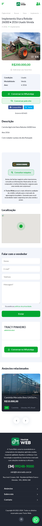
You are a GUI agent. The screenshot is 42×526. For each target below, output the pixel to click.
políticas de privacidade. (23, 306)
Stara (24, 13)
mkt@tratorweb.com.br (21, 472)
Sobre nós (8, 494)
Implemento (34, 13)
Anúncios (8, 488)
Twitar (30, 107)
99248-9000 (21, 466)
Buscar (16, 13)
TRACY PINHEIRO (15, 327)
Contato (8, 499)
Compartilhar (16, 107)
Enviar (21, 314)
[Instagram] (21, 519)
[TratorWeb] (20, 4)
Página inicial (6, 13)
